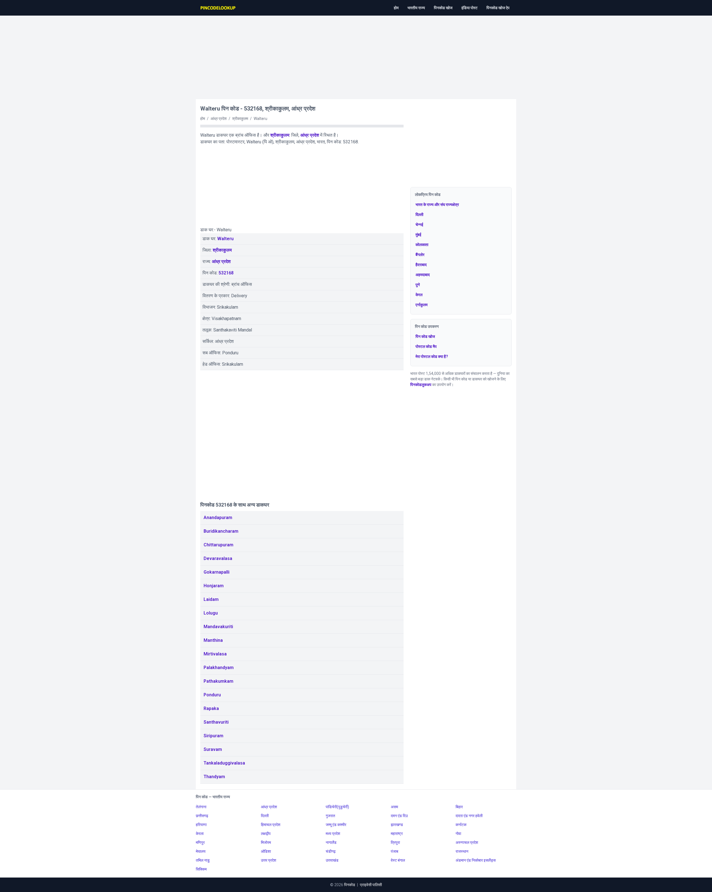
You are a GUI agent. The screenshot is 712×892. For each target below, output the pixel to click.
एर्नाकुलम (421, 305)
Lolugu (211, 613)
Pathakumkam (218, 681)
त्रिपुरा (395, 842)
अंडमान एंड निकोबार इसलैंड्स (476, 860)
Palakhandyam (219, 667)
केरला (200, 833)
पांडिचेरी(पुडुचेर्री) (337, 807)
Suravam (213, 749)
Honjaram (214, 585)
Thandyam (214, 776)
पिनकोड (349, 885)
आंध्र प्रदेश (309, 135)
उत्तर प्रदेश (268, 860)
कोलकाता (422, 244)
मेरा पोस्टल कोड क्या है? (432, 356)
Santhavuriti (216, 722)
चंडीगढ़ (331, 851)
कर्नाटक (461, 824)
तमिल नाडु (203, 860)
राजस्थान (462, 851)
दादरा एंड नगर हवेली (469, 816)
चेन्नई (419, 224)
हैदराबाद (421, 264)
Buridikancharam (221, 531)
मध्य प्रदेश (333, 833)
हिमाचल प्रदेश (270, 824)
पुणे (418, 284)
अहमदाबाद (423, 274)
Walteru (225, 238)
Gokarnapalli (216, 572)
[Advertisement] (356, 55)
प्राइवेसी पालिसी (371, 885)
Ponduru (212, 694)
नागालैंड (331, 842)
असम (394, 807)
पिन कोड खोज (425, 336)
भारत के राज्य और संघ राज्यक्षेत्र (437, 204)
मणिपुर (200, 842)
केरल (419, 295)
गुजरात (330, 816)
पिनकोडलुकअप (420, 384)
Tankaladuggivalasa (224, 763)
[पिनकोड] (218, 8)
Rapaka (211, 708)
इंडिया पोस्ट (469, 8)
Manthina (213, 640)
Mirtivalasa (215, 654)
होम (396, 8)
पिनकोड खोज (443, 8)
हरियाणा (201, 824)
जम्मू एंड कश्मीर (336, 824)
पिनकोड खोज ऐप (498, 8)
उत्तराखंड (332, 860)
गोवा (458, 833)
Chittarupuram (218, 544)
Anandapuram (218, 517)
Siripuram (213, 735)
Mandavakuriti (218, 626)
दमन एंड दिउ (399, 816)
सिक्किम (201, 869)
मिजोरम (266, 842)
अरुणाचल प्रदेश (467, 842)
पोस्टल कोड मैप (426, 346)
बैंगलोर (420, 254)
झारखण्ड (397, 824)
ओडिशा (266, 851)
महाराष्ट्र (397, 833)
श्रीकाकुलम (279, 135)
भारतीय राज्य (416, 8)
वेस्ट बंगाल (398, 860)
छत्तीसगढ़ (202, 816)
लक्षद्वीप (266, 833)
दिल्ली (419, 214)
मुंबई (418, 234)
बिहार (459, 807)
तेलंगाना (201, 807)
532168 (226, 273)
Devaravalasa (218, 558)
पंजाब (394, 851)
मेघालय (201, 851)
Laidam (211, 599)
